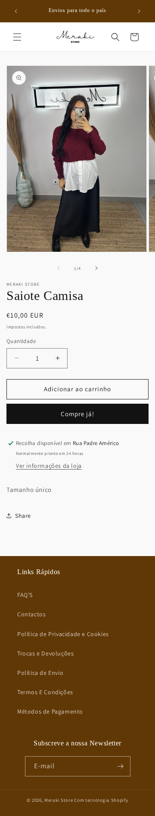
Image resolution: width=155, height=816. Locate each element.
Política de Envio (40, 673)
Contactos (31, 614)
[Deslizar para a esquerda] (58, 268)
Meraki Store (58, 800)
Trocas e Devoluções (45, 653)
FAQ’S (25, 595)
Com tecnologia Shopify (101, 800)
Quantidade (21, 341)
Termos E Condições (45, 692)
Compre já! (77, 414)
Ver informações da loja (49, 466)
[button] (17, 37)
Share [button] (23, 515)
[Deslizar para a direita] (96, 268)
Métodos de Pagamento (50, 711)
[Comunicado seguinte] (139, 11)
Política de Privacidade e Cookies (63, 634)
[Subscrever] (120, 766)
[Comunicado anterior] (15, 11)
